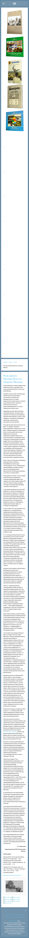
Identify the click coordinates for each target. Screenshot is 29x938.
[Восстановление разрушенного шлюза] (7, 897)
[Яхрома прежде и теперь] (15, 269)
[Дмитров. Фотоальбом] (15, 319)
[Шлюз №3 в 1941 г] (16, 901)
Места (10, 362)
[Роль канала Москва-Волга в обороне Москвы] (14, 886)
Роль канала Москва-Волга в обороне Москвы (13, 378)
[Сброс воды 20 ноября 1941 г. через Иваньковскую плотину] (16, 899)
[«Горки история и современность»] (15, 342)
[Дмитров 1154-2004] (15, 96)
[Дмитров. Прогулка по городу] (15, 171)
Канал (15, 362)
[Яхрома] (15, 71)
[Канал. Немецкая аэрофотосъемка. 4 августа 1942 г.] (16, 897)
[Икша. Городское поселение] (15, 121)
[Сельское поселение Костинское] (15, 196)
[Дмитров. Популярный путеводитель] (15, 146)
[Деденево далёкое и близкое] (15, 22)
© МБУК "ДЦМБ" (13, 921)
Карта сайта (9, 917)
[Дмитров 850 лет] (15, 294)
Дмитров (8, 875)
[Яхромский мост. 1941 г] (7, 903)
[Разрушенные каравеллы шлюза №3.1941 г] (7, 899)
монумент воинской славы (10, 731)
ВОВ (4, 875)
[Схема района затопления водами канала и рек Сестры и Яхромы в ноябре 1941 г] (7, 901)
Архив (22, 917)
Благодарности (8, 914)
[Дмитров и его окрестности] (15, 221)
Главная (5, 362)
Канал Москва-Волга (16, 875)
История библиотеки (19, 914)
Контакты (16, 917)
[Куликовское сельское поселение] (15, 46)
